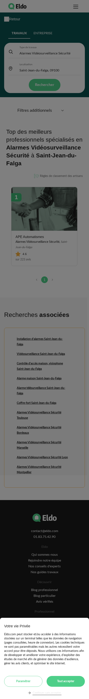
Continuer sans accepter (47, 693)
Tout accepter (65, 681)
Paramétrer (23, 681)
